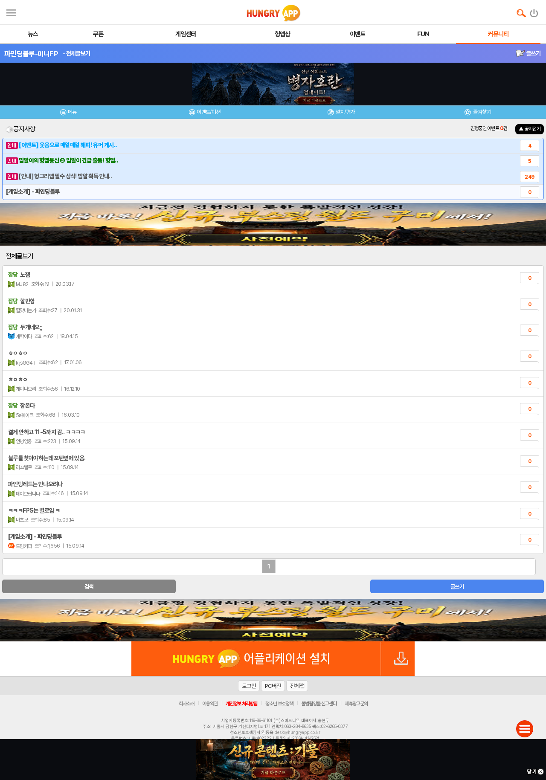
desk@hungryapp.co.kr (297, 732)
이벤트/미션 (208, 112)
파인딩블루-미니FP (31, 53)
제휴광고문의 (356, 704)
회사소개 (186, 704)
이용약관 (210, 704)
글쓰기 (532, 53)
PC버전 (273, 685)
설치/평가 (344, 112)
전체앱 (297, 685)
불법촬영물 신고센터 (319, 704)
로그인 (249, 685)
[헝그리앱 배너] (273, 620)
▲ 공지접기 (529, 129)
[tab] (68, 113)
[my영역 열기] (11, 11)
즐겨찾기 (481, 112)
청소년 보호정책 (279, 704)
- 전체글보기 (76, 53)
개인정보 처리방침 (241, 704)
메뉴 (72, 112)
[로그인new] (534, 11)
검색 (88, 586)
